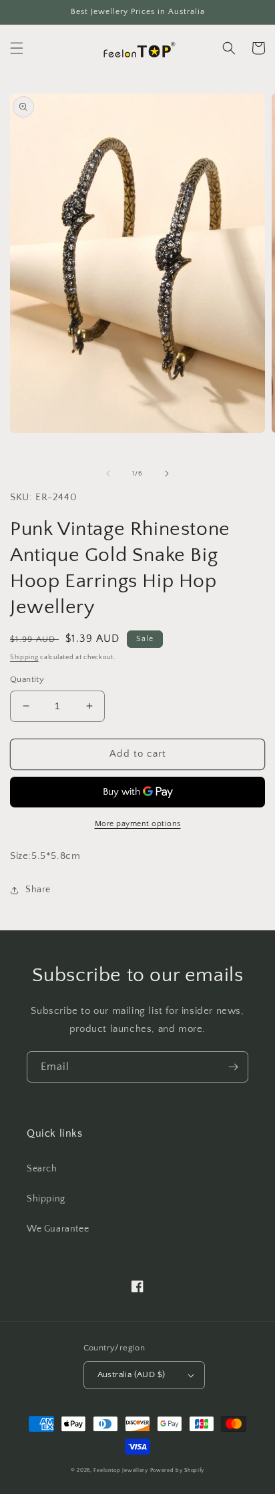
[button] (16, 48)
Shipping (24, 657)
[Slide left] (108, 473)
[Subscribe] (233, 1067)
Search (42, 1168)
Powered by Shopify (177, 1470)
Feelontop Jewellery (120, 1470)
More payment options (138, 823)
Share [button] (38, 889)
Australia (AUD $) (131, 1374)
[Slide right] (167, 473)
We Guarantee (58, 1229)
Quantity (27, 679)
